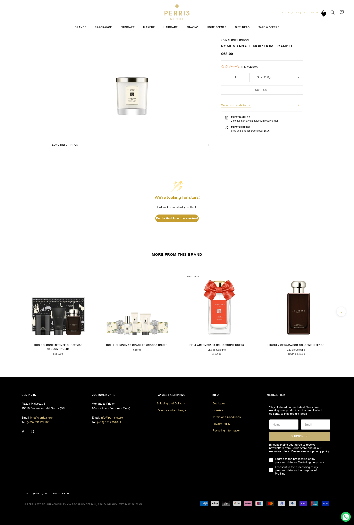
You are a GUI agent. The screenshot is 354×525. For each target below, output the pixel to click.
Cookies (217, 410)
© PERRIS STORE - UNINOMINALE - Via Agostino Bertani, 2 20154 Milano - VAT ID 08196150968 (83, 504)
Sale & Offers (268, 27)
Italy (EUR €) (291, 12)
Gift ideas (242, 27)
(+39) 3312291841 (39, 422)
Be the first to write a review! (177, 218)
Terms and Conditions (226, 417)
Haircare (170, 27)
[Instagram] (32, 431)
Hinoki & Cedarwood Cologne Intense (296, 345)
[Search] (332, 12)
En (312, 12)
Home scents (216, 27)
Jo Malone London (235, 40)
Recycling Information (226, 430)
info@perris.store (41, 417)
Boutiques (218, 403)
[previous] (12, 311)
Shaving (192, 27)
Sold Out (262, 90)
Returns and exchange (171, 410)
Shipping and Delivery (171, 403)
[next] (341, 311)
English (59, 493)
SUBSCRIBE (300, 436)
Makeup (149, 27)
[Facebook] (23, 431)
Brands (80, 27)
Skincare (128, 27)
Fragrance (103, 27)
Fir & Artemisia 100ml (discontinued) (216, 345)
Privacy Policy (221, 423)
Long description (65, 144)
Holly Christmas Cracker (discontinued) (137, 345)
